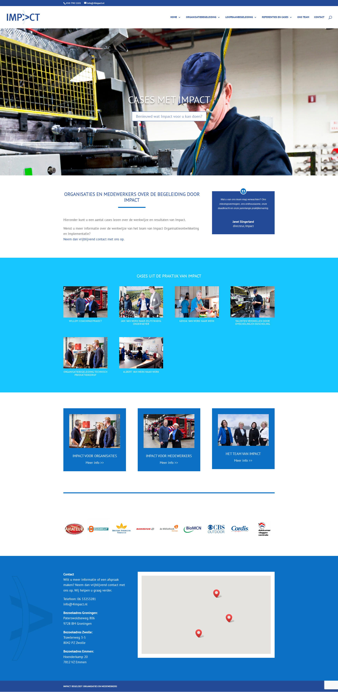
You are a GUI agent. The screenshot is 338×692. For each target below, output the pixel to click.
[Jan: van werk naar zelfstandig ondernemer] (141, 302)
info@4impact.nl (75, 604)
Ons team (303, 17)
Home (173, 17)
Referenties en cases (275, 17)
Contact (319, 17)
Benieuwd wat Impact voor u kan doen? (169, 116)
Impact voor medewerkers (169, 456)
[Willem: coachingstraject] (85, 302)
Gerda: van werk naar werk (196, 321)
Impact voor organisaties (95, 456)
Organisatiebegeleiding (201, 17)
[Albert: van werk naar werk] (141, 352)
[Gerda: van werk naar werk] (197, 302)
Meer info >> (95, 462)
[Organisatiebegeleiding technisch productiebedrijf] (85, 352)
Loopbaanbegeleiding (239, 17)
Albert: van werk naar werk (141, 371)
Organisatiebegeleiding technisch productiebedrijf (85, 373)
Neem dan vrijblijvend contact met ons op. (93, 239)
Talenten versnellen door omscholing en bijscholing (252, 322)
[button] (217, 593)
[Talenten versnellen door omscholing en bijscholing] (252, 302)
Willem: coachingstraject (85, 321)
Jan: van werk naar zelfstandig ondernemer (141, 322)
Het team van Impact (243, 453)
